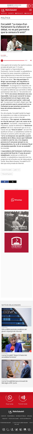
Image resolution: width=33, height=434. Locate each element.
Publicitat (5, 418)
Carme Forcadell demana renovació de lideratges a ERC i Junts (14, 382)
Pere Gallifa (3, 55)
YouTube (25, 429)
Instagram (3, 429)
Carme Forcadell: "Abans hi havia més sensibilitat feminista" (14, 356)
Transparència (11, 416)
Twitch (20, 429)
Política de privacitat (25, 418)
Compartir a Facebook (5, 182)
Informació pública (21, 416)
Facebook (12, 429)
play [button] (2, 60)
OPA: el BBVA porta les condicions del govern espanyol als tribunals (14, 330)
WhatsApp (29, 429)
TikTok (16, 429)
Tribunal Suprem (7, 174)
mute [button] (31, 60)
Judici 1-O (16, 170)
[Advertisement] (16, 264)
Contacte (3, 416)
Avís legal (29, 416)
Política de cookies (14, 418)
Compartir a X (12, 182)
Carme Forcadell (6, 170)
